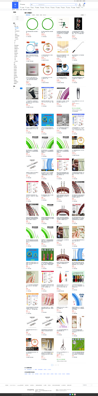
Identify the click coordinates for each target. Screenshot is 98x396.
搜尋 (21, 88)
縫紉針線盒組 (16, 45)
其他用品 (16, 37)
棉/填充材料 (16, 53)
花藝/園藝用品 (16, 81)
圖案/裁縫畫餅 (17, 35)
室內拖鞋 (15, 72)
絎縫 (15, 58)
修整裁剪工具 (16, 48)
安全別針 (59, 373)
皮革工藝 (15, 56)
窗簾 (14, 78)
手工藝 (21, 9)
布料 (15, 29)
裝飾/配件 (15, 51)
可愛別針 (56, 373)
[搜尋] (75, 4)
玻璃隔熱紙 (68, 373)
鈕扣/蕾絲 (15, 50)
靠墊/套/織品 (16, 77)
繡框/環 (16, 34)
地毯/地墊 (15, 67)
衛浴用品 (15, 69)
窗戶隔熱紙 (36, 373)
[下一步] (61, 365)
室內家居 (17, 9)
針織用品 (15, 54)
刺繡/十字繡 (25, 9)
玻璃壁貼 (26, 373)
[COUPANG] (30, 390)
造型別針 (48, 373)
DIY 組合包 (16, 39)
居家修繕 (15, 70)
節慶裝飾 (15, 83)
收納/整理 (15, 75)
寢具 (14, 64)
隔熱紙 (44, 373)
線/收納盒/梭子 (17, 31)
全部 (31, 4)
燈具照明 (15, 80)
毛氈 (15, 59)
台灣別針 (41, 373)
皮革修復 (52, 373)
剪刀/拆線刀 (29, 9)
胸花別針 (63, 373)
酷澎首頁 (13, 9)
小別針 (33, 373)
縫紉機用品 (16, 47)
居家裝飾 (15, 66)
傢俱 (14, 62)
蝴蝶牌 (30, 373)
